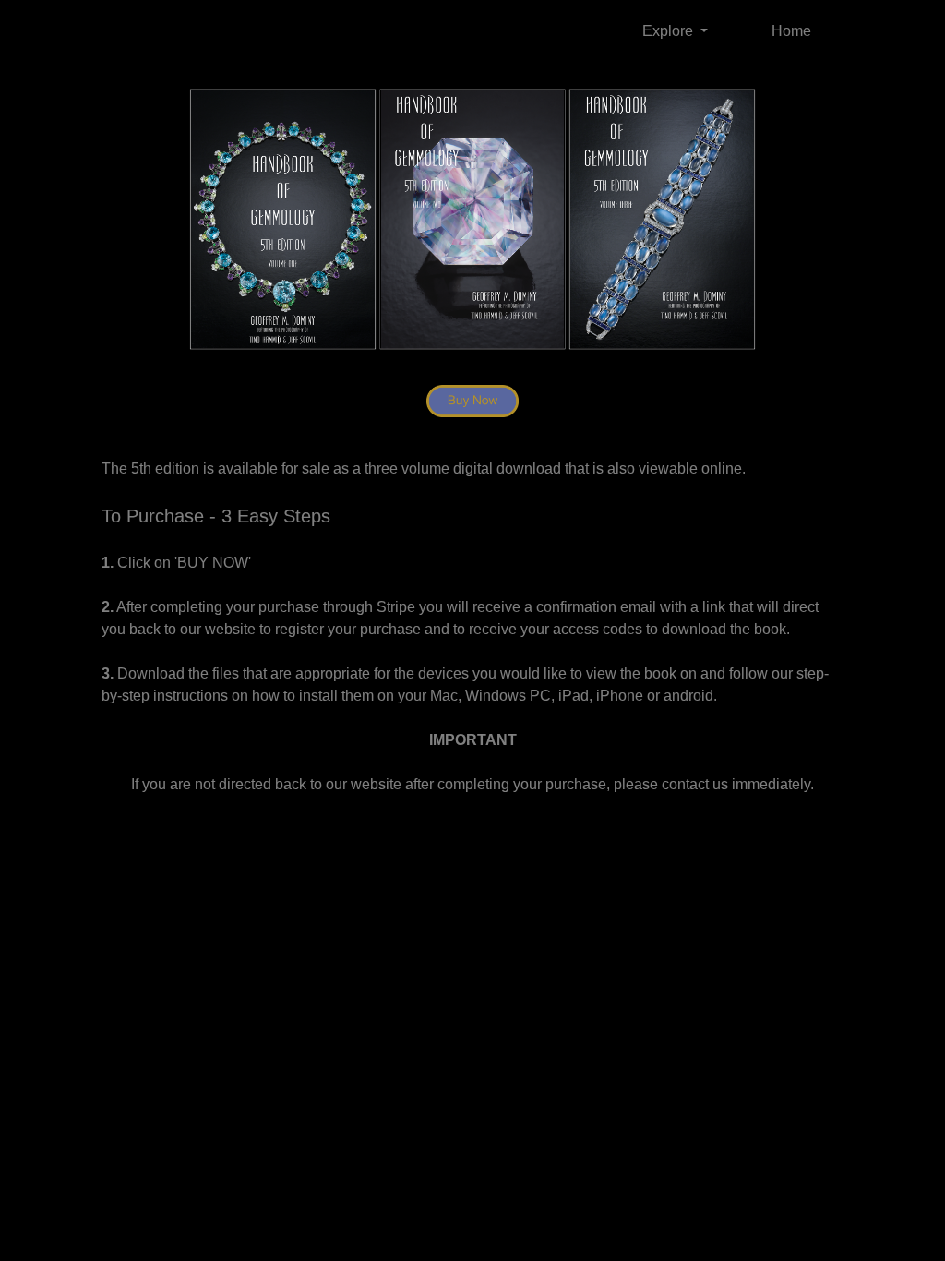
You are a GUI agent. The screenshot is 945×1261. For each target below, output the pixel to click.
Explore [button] (669, 31)
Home (791, 31)
